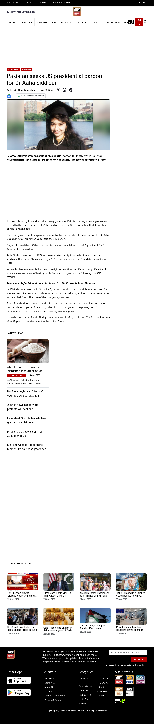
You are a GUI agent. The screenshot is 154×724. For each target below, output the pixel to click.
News (15, 333)
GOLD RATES (41, 3)
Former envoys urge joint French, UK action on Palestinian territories (93, 628)
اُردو (131, 22)
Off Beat (103, 691)
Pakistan (26, 69)
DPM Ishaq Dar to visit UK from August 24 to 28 (57, 594)
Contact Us (49, 682)
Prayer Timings (15, 3)
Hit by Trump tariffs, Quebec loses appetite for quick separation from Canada (130, 596)
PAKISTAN (26, 22)
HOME (12, 22)
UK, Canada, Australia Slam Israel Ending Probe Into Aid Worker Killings (22, 630)
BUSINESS (66, 22)
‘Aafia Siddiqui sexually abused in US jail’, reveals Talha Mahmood (58, 283)
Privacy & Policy (52, 699)
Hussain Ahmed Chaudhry (22, 90)
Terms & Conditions (54, 695)
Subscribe (139, 659)
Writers (48, 691)
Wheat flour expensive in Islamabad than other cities (24, 369)
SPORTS (81, 22)
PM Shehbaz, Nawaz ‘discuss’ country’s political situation (21, 596)
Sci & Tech (85, 694)
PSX (29, 3)
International (85, 686)
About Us (49, 686)
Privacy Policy (141, 665)
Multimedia (104, 678)
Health (83, 703)
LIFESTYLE (96, 22)
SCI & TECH (113, 22)
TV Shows (103, 682)
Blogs (101, 695)
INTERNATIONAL (46, 22)
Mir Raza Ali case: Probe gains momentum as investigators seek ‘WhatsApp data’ (27, 449)
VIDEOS (141, 3)
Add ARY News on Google (32, 96)
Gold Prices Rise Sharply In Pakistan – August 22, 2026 (57, 629)
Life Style (85, 699)
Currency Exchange (62, 3)
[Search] (145, 22)
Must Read (13, 69)
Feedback (49, 678)
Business (85, 690)
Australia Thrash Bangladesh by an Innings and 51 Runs (94, 594)
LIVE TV (139, 22)
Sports (102, 686)
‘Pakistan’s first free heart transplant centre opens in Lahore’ (129, 630)
